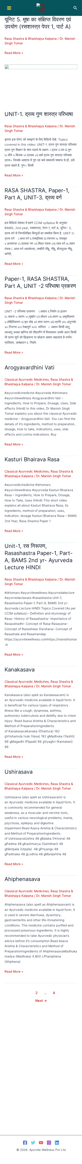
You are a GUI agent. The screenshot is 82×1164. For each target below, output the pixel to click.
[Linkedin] (57, 1142)
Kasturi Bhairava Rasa (32, 459)
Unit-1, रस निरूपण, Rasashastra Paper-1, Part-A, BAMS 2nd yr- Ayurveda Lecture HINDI (39, 556)
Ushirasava (19, 771)
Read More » (14, 53)
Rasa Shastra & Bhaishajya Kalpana (31, 38)
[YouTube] (41, 1142)
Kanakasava (20, 669)
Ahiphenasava (22, 879)
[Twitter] (33, 1142)
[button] (75, 8)
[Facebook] (25, 1142)
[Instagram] (49, 1142)
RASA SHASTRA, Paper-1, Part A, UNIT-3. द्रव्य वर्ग (37, 194)
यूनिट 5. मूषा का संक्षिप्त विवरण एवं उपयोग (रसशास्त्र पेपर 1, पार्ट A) (38, 23)
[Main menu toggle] (9, 7)
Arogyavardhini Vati (29, 367)
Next (41, 1001)
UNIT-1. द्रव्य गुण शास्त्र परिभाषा (39, 114)
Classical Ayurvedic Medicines (27, 379)
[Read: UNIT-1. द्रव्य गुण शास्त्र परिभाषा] (41, 85)
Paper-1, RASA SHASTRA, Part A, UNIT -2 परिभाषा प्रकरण (40, 282)
